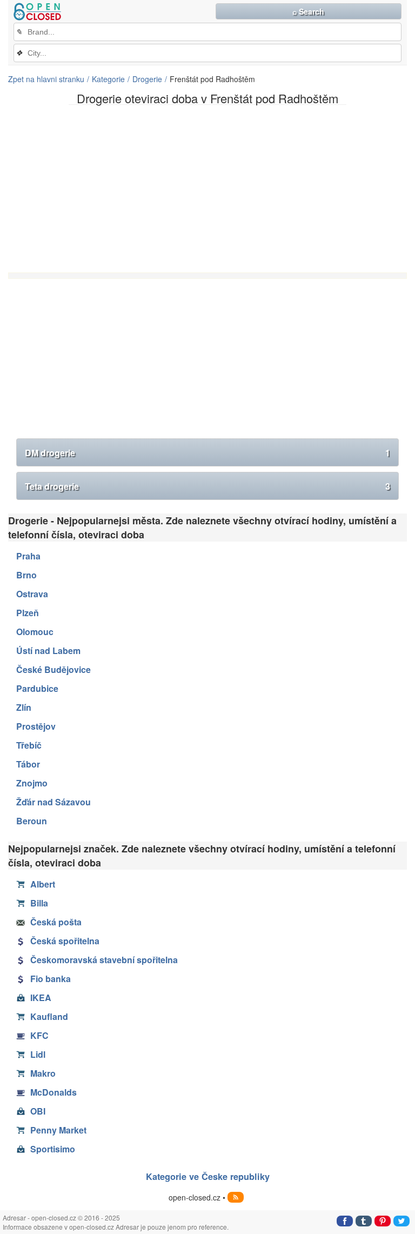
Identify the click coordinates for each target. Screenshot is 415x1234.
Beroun (31, 821)
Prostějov (36, 726)
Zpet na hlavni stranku (46, 79)
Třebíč (29, 745)
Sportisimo (52, 1149)
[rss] (235, 1197)
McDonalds (53, 1092)
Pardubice (37, 688)
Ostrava (32, 594)
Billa (39, 903)
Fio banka (50, 978)
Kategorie (108, 79)
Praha (28, 556)
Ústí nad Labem (48, 650)
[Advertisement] (207, 188)
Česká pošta (56, 922)
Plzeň (27, 612)
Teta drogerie (207, 486)
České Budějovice (53, 669)
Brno (26, 575)
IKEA (40, 997)
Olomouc (34, 631)
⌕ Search (308, 11)
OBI (37, 1111)
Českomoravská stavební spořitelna (104, 959)
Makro (43, 1073)
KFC (39, 1035)
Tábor (28, 764)
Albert (42, 884)
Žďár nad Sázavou (53, 802)
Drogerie (147, 79)
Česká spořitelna (64, 941)
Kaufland (49, 1016)
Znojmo (32, 783)
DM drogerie (207, 452)
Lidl (37, 1054)
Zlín (23, 707)
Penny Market (58, 1130)
